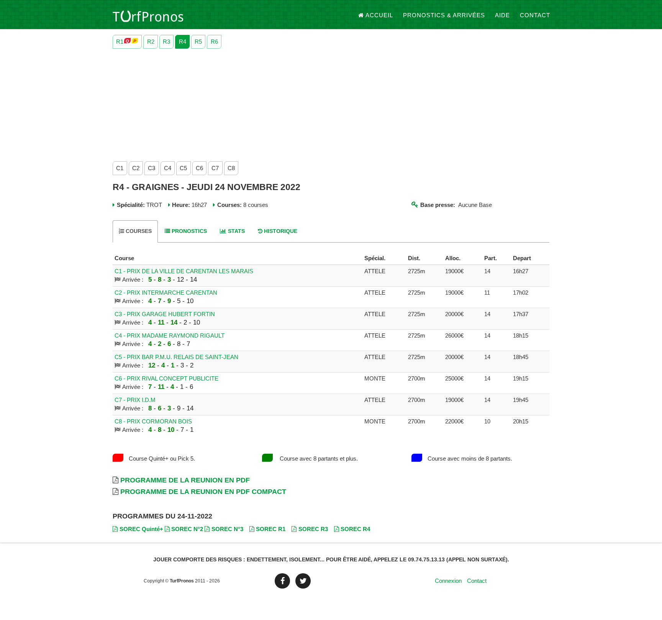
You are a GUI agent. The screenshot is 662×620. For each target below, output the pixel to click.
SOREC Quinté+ (141, 529)
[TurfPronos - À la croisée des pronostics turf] (148, 15)
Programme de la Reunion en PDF (185, 480)
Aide (502, 15)
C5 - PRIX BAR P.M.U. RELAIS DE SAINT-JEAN (176, 357)
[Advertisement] (331, 103)
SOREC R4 (355, 529)
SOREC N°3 (227, 529)
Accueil (379, 15)
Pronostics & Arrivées (444, 15)
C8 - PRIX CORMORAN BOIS (153, 421)
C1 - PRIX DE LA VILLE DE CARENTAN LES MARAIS (184, 271)
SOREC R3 (313, 529)
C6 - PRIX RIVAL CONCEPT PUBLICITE (166, 378)
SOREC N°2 (187, 529)
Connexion (448, 580)
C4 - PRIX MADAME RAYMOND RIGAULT (169, 335)
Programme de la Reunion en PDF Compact (203, 491)
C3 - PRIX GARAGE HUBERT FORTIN (165, 314)
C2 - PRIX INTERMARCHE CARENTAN (166, 292)
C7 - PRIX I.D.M (135, 400)
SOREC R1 (270, 529)
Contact (535, 15)
